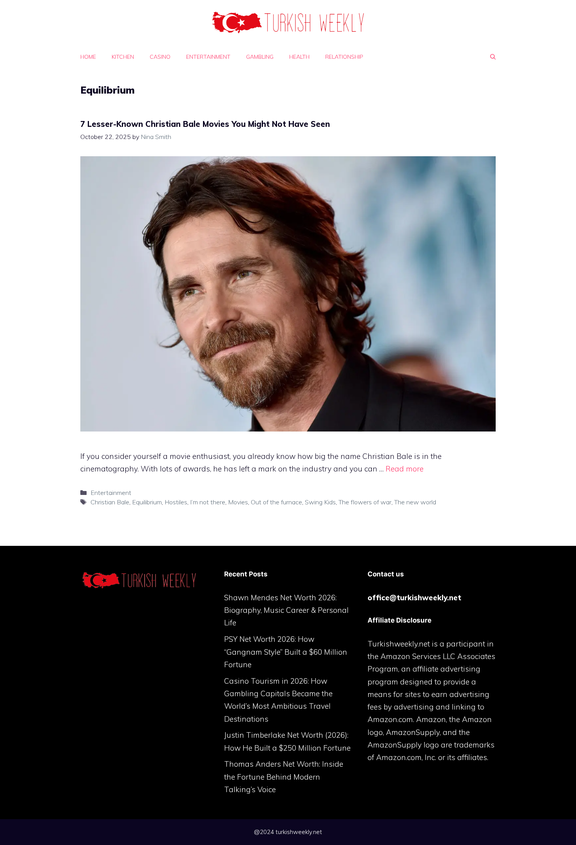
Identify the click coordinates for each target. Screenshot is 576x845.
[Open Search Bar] (493, 57)
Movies (238, 502)
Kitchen (123, 56)
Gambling (260, 56)
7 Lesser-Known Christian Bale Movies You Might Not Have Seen (205, 124)
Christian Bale (110, 502)
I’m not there (207, 502)
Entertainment (208, 56)
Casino (160, 56)
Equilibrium (147, 502)
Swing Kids (320, 502)
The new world (415, 502)
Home (88, 56)
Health (299, 56)
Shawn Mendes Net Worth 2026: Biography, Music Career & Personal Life (286, 610)
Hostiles (176, 502)
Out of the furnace (276, 502)
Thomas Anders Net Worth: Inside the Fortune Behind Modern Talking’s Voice (283, 776)
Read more (405, 468)
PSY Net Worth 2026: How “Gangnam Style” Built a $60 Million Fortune (285, 651)
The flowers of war (365, 502)
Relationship (344, 56)
